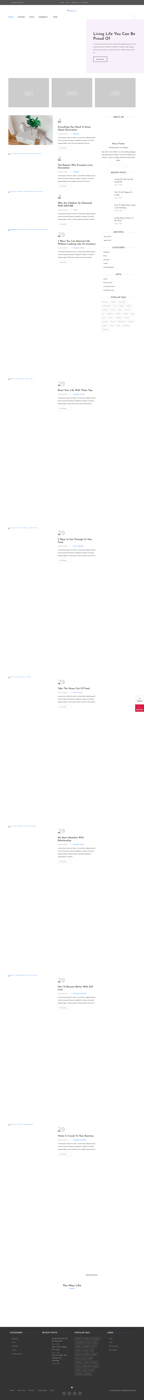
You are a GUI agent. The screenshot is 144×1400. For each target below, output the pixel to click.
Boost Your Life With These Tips (75, 390)
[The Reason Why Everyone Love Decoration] (30, 154)
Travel (31, 17)
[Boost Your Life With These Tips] (30, 451)
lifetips (126, 314)
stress (111, 325)
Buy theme (84, 2)
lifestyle (118, 314)
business (105, 302)
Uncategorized (108, 267)
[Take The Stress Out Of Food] (30, 750)
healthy (129, 306)
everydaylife (106, 306)
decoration (122, 302)
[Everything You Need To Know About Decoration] (30, 130)
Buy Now (139, 709)
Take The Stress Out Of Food (74, 688)
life (103, 314)
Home (10, 17)
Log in (105, 279)
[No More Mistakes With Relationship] (30, 899)
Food (28, 93)
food (114, 306)
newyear (105, 321)
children (113, 302)
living (132, 314)
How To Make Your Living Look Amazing (59, 1357)
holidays (105, 310)
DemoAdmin (64, 134)
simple (104, 325)
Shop (62, 2)
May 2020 (107, 236)
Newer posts (91, 1275)
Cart (67, 2)
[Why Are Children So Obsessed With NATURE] (30, 192)
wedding (105, 329)
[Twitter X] (129, 2)
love (103, 317)
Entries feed (107, 282)
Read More (100, 59)
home (113, 310)
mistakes (118, 317)
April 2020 (107, 240)
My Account (75, 2)
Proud (113, 321)
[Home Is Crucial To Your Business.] (30, 1197)
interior (120, 310)
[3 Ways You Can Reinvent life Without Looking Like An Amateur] (30, 302)
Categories (42, 17)
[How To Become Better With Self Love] (30, 1048)
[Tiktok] (134, 2)
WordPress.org (108, 290)
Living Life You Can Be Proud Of (71, 1316)
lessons (127, 310)
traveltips (126, 325)
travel (118, 325)
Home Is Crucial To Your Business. (76, 1136)
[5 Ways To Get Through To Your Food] (30, 601)
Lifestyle (21, 17)
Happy (121, 306)
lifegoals (110, 314)
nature (126, 317)
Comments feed (109, 286)
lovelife (110, 317)
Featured (76, 993)
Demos (139, 701)
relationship (121, 321)
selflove (131, 321)
